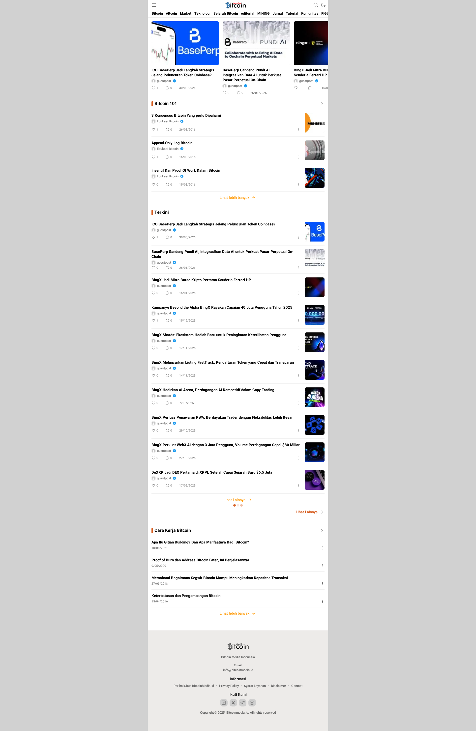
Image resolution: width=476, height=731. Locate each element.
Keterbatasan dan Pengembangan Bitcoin (185, 595)
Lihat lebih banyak (234, 197)
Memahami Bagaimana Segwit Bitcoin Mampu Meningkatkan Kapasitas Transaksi (219, 577)
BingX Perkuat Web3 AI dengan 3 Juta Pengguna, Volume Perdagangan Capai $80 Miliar (225, 444)
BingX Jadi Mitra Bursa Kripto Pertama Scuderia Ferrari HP (326, 73)
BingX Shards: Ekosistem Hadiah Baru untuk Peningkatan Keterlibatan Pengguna (218, 334)
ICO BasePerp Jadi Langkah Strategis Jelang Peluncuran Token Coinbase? (182, 73)
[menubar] (154, 5)
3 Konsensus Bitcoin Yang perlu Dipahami (186, 115)
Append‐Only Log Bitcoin (171, 142)
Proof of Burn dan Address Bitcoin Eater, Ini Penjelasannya (200, 560)
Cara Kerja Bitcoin (172, 530)
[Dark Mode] (323, 5)
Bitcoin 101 (165, 104)
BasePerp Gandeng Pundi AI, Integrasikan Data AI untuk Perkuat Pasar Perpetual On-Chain (252, 75)
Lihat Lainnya (234, 500)
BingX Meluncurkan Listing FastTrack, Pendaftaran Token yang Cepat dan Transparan (222, 362)
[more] (321, 103)
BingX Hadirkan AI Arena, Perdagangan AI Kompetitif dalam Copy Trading (212, 389)
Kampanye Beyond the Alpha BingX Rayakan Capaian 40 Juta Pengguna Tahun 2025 (221, 307)
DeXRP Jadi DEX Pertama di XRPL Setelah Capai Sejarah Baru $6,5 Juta (211, 472)
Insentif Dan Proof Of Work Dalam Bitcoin (185, 170)
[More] (217, 88)
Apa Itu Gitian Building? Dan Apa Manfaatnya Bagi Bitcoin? (200, 542)
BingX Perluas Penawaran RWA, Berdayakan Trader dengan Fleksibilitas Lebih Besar (222, 417)
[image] (315, 123)
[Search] (316, 5)
